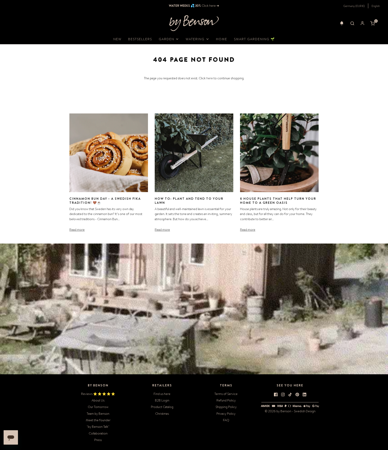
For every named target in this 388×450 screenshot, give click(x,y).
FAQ (226, 420)
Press (98, 440)
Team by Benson (98, 413)
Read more (77, 229)
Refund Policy (226, 400)
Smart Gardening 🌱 (254, 39)
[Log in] (362, 23)
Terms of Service (226, 394)
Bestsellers (140, 39)
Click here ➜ (210, 5)
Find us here (162, 394)
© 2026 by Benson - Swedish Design (290, 411)
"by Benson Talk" (98, 426)
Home (221, 39)
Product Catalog (162, 407)
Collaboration (98, 433)
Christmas (162, 413)
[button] (342, 23)
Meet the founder (98, 420)
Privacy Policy (226, 413)
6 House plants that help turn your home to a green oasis (278, 200)
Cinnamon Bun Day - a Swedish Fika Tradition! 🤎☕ (105, 200)
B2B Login (162, 400)
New (117, 39)
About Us (98, 400)
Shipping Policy (226, 407)
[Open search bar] (352, 23)
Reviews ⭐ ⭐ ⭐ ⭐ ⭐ (98, 394)
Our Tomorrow (98, 407)
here (209, 78)
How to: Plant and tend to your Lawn (189, 200)
